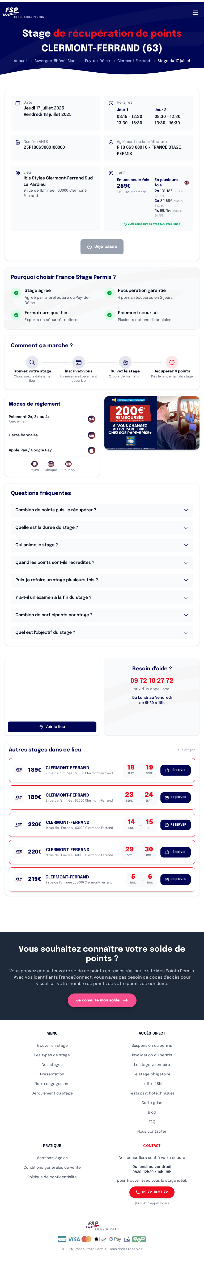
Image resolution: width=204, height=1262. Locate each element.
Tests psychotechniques (152, 1093)
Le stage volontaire (152, 1065)
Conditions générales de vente (52, 1167)
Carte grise (152, 1103)
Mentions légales (52, 1158)
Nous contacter (152, 1131)
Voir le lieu (55, 727)
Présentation (52, 1074)
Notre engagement (52, 1084)
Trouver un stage (52, 1046)
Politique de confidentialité (52, 1177)
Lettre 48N (152, 1084)
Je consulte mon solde (98, 1000)
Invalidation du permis (152, 1055)
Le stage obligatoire (152, 1074)
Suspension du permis (152, 1046)
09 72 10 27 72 (151, 681)
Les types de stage (52, 1055)
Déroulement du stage (52, 1093)
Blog (152, 1112)
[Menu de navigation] (195, 13)
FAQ (152, 1122)
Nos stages (52, 1065)
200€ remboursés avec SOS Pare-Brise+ (155, 224)
